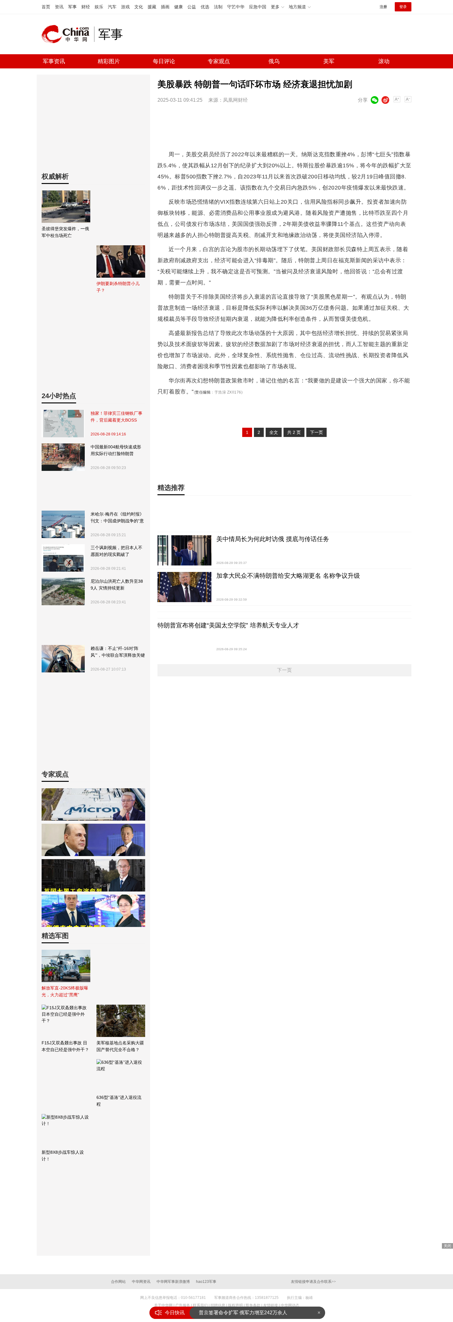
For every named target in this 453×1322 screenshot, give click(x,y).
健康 (178, 6)
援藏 (152, 6)
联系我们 (200, 1305)
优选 (205, 6)
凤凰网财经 (235, 100)
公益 (191, 6)
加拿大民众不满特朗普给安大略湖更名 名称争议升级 (288, 575)
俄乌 (274, 61)
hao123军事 (206, 1281)
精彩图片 (109, 61)
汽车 (112, 6)
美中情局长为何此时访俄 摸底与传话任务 (272, 539)
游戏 (125, 6)
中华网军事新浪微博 (173, 1281)
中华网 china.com (68, 34)
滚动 (384, 61)
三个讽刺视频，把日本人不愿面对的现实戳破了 (116, 551)
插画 (165, 6)
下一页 (316, 432)
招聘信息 (217, 1305)
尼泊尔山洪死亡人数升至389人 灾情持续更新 (117, 584)
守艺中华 (235, 6)
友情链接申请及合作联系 (313, 1281)
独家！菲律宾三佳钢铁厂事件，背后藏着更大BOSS (116, 416)
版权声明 (235, 1305)
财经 (85, 6)
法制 (218, 6)
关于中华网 (163, 1305)
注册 (383, 7)
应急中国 (257, 6)
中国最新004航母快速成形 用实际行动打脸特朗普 (116, 450)
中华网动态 (290, 1305)
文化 (138, 6)
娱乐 (99, 6)
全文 (273, 432)
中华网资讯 (141, 1281)
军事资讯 (54, 61)
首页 (46, 6)
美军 (328, 61)
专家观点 (219, 61)
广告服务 (182, 1305)
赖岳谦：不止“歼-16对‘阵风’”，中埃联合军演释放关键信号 (118, 652)
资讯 (59, 6)
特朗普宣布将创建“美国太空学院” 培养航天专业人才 (228, 625)
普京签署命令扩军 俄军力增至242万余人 (243, 1312)
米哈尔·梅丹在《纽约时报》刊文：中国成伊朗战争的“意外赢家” (117, 518)
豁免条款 (253, 1305)
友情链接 (270, 1305)
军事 (72, 6)
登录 (403, 7)
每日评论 (164, 61)
